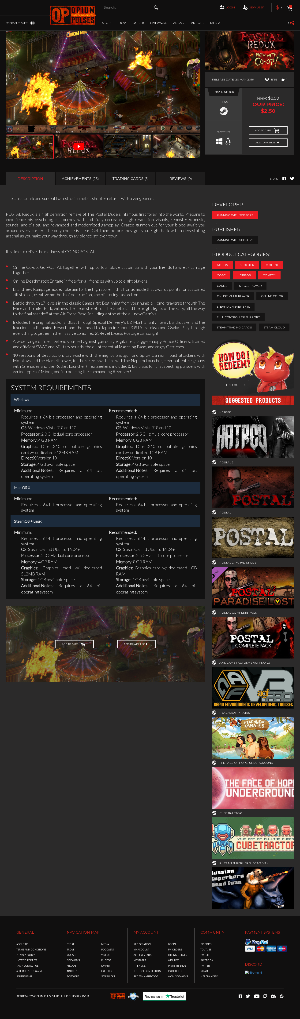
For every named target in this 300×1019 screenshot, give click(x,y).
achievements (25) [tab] (80, 178)
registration (142, 944)
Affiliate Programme (29, 971)
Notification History (147, 971)
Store (107, 23)
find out (233, 385)
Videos (105, 955)
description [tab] (30, 178)
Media (215, 23)
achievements (142, 955)
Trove (71, 949)
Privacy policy (25, 955)
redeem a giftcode (146, 976)
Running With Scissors (235, 215)
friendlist (140, 965)
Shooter (247, 265)
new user (256, 7)
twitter (205, 965)
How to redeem (26, 960)
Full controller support (238, 317)
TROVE (122, 23)
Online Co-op (272, 296)
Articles (198, 23)
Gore (221, 275)
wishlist (173, 960)
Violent (272, 265)
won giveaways (178, 976)
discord (206, 944)
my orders (175, 949)
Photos (106, 960)
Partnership (24, 976)
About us (22, 944)
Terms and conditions (31, 949)
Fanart (105, 965)
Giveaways (159, 23)
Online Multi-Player (233, 296)
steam (204, 971)
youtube (205, 949)
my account (141, 949)
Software (73, 976)
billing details (177, 955)
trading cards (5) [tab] (130, 178)
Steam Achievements (233, 306)
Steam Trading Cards (234, 327)
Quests (138, 23)
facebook (206, 960)
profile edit (176, 971)
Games (222, 286)
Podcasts (107, 949)
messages (140, 960)
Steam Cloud (274, 327)
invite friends (177, 965)
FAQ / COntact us (27, 965)
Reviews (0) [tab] (180, 178)
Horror (244, 275)
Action (222, 265)
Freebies (106, 971)
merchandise (209, 976)
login (230, 7)
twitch (204, 955)
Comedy (269, 275)
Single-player (250, 286)
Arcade (179, 23)
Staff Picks (108, 976)
